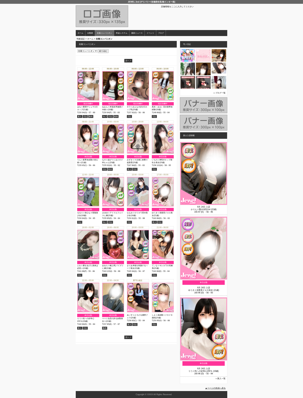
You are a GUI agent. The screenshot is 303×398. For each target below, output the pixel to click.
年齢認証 (81, 39)
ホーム (80, 33)
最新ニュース (137, 33)
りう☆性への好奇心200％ (200, 371)
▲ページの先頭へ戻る (215, 388)
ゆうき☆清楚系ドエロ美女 (200, 290)
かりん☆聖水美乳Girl (200, 209)
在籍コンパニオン (104, 33)
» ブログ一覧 (220, 93)
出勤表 (90, 33)
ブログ (161, 33)
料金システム (121, 33)
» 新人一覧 (221, 378)
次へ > (128, 60)
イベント (150, 33)
